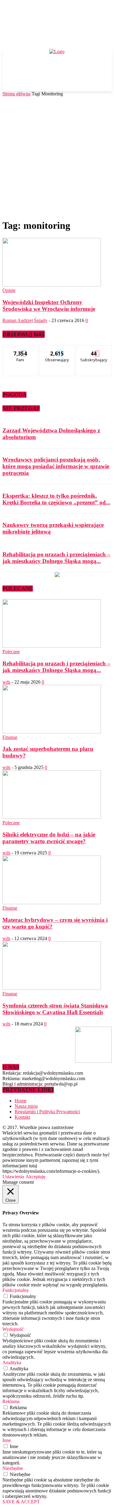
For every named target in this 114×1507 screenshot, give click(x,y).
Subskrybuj (94, 350)
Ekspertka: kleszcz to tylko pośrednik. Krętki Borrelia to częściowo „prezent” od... (56, 499)
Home (20, 1100)
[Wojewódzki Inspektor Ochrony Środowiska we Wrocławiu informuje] (51, 284)
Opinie (9, 290)
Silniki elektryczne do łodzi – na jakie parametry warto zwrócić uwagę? (48, 837)
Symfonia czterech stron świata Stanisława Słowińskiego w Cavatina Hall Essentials (55, 1008)
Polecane (11, 651)
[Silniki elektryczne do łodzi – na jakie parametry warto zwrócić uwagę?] (51, 817)
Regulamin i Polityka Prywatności (47, 1111)
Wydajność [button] (13, 1329)
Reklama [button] (10, 1401)
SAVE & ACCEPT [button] (21, 1501)
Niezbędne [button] (12, 1468)
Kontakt (22, 1117)
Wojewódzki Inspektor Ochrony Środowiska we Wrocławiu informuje (48, 305)
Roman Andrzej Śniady (24, 320)
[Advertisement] (57, 157)
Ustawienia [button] (13, 1176)
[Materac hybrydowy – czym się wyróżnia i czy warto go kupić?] (51, 902)
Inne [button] (6, 1440)
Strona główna (16, 93)
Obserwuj (57, 350)
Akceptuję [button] (35, 1176)
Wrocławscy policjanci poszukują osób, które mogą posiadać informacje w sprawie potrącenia (55, 466)
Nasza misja (26, 1106)
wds (6, 682)
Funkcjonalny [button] (15, 1290)
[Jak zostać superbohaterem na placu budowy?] (51, 731)
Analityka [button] (11, 1362)
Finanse (9, 737)
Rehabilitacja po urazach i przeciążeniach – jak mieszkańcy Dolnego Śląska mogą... (56, 557)
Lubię (20, 350)
